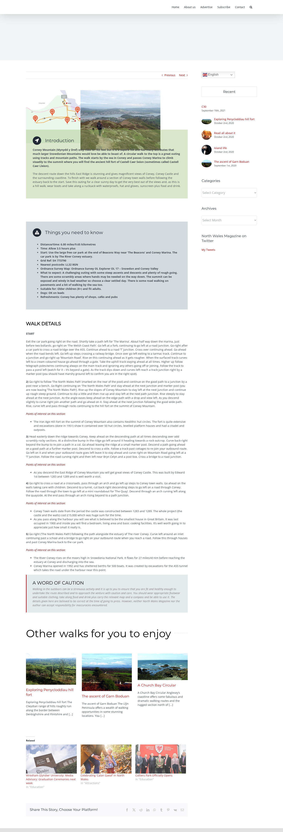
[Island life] (207, 147)
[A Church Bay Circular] (163, 667)
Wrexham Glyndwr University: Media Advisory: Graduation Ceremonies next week (51, 779)
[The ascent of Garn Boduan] (107, 672)
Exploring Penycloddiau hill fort (234, 119)
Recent (229, 92)
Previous (169, 75)
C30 (204, 106)
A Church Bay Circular (157, 685)
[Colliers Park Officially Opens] (160, 759)
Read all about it (224, 133)
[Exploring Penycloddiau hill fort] (51, 669)
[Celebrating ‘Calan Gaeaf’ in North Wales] (106, 759)
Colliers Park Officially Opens (153, 775)
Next (182, 75)
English (213, 74)
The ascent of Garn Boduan (105, 696)
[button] (251, 7)
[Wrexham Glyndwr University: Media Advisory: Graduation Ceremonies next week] (51, 759)
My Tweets (208, 250)
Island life (220, 148)
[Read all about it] (207, 132)
